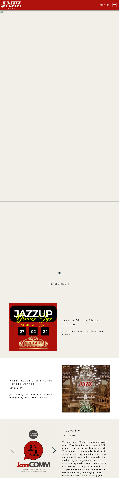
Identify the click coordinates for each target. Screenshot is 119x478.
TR (101, 5)
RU (108, 5)
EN (105, 5)
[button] (59, 273)
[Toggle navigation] (114, 5)
